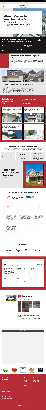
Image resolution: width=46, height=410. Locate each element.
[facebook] (2, 386)
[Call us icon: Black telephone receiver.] (3, 6)
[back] (3, 250)
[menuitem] (23, 391)
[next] (43, 250)
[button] (42, 6)
